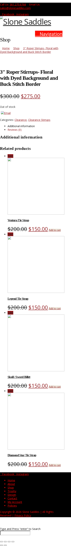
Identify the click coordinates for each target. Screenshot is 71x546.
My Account (15, 502)
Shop (11, 487)
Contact (12, 498)
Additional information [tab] (21, 126)
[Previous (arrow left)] (1, 545)
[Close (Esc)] (12, 541)
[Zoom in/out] (1, 541)
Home (11, 480)
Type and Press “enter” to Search (20, 529)
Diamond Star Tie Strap (22, 455)
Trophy (12, 491)
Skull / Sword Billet (19, 377)
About (11, 484)
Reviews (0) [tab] (15, 129)
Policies (12, 505)
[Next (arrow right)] (5, 545)
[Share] (9, 541)
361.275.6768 (18, 4)
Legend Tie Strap (18, 298)
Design (12, 495)
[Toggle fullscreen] (5, 541)
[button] (48, 34)
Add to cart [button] (55, 230)
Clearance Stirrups (39, 120)
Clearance (21, 120)
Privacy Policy (22, 515)
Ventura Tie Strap (18, 220)
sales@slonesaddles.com (15, 8)
